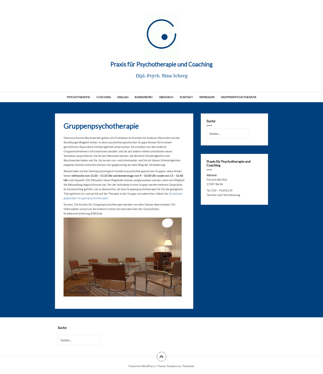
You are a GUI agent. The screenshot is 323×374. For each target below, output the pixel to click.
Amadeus (172, 366)
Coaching (103, 97)
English (122, 97)
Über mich (166, 97)
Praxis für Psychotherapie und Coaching (161, 64)
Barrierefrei (144, 97)
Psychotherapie (78, 97)
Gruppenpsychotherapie (238, 97)
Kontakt (186, 97)
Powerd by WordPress (142, 366)
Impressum (206, 97)
